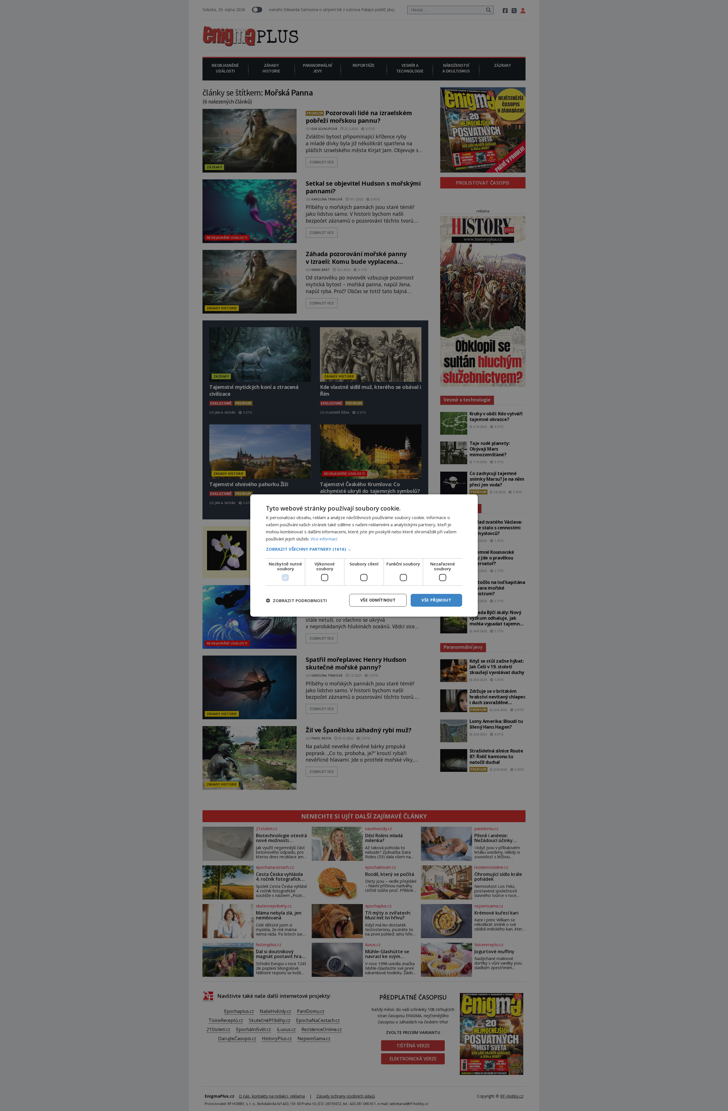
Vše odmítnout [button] (378, 600)
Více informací (324, 539)
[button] (364, 549)
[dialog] (364, 555)
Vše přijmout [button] (436, 600)
